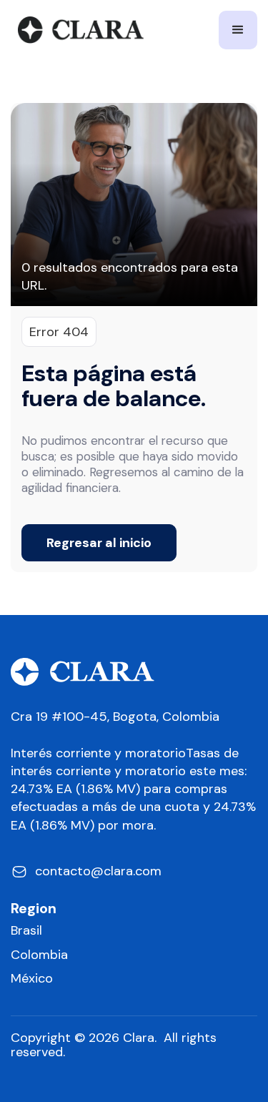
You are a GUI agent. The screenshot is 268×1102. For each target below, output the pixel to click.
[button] (238, 30)
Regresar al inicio (99, 542)
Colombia (39, 955)
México (32, 978)
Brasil (26, 931)
